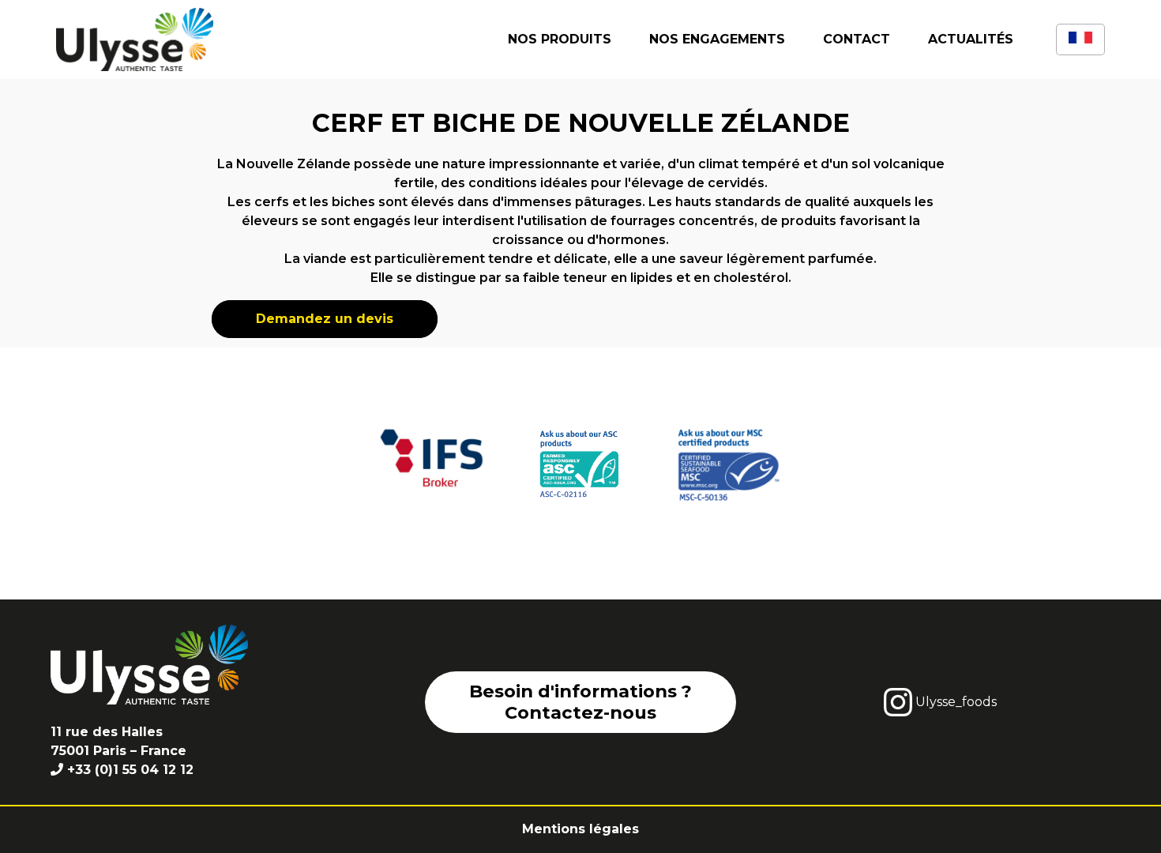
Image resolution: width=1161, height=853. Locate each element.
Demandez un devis (324, 318)
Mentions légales (580, 828)
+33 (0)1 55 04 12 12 (130, 769)
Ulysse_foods (954, 701)
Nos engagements (717, 39)
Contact (856, 39)
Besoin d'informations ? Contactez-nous (580, 701)
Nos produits (559, 39)
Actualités (970, 39)
